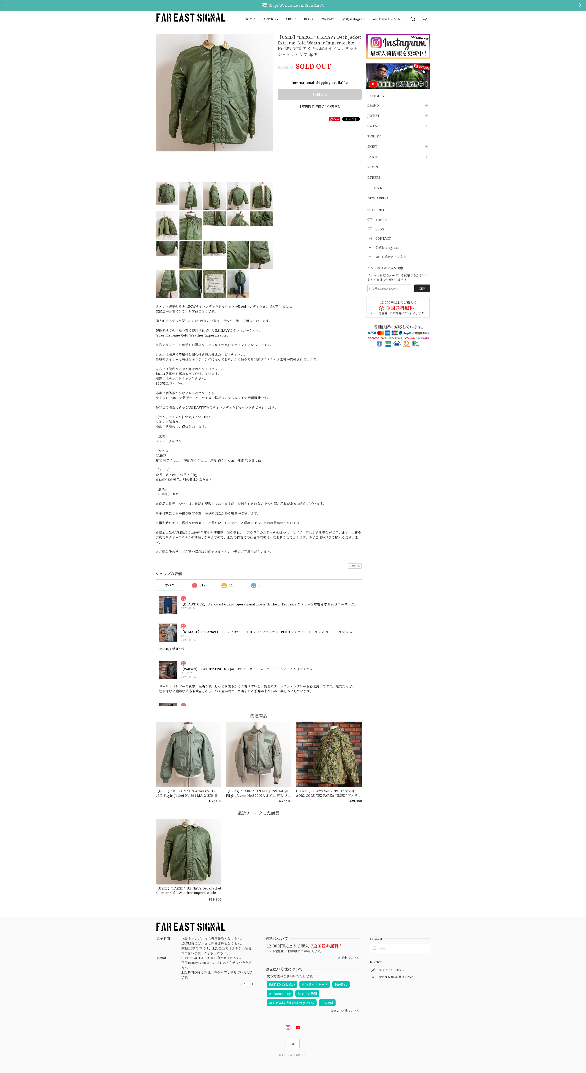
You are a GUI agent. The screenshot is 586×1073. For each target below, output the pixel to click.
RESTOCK (374, 188)
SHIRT (372, 147)
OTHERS (373, 178)
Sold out (319, 94)
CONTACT (327, 19)
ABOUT (291, 19)
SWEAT (373, 126)
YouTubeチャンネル (388, 19)
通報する (355, 565)
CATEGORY (270, 19)
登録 (422, 288)
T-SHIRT (374, 136)
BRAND (373, 105)
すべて (170, 585)
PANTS (372, 157)
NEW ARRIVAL (379, 198)
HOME (250, 19)
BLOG (308, 19)
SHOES (372, 167)
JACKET (373, 116)
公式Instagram (354, 19)
